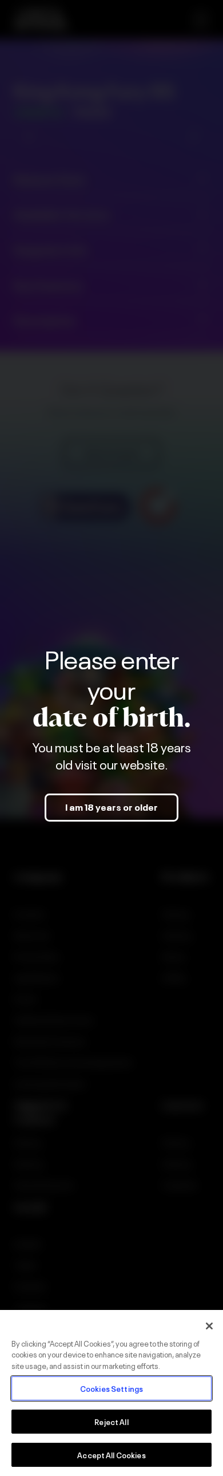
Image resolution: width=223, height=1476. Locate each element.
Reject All (111, 1421)
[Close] (209, 1326)
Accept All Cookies (111, 1454)
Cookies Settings (111, 1388)
